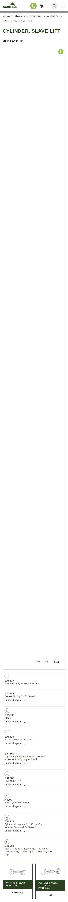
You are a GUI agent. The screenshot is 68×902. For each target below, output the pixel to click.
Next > (50, 894)
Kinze (6, 16)
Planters (19, 16)
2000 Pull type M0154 (44, 16)
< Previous (17, 892)
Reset (56, 662)
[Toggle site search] (54, 5)
